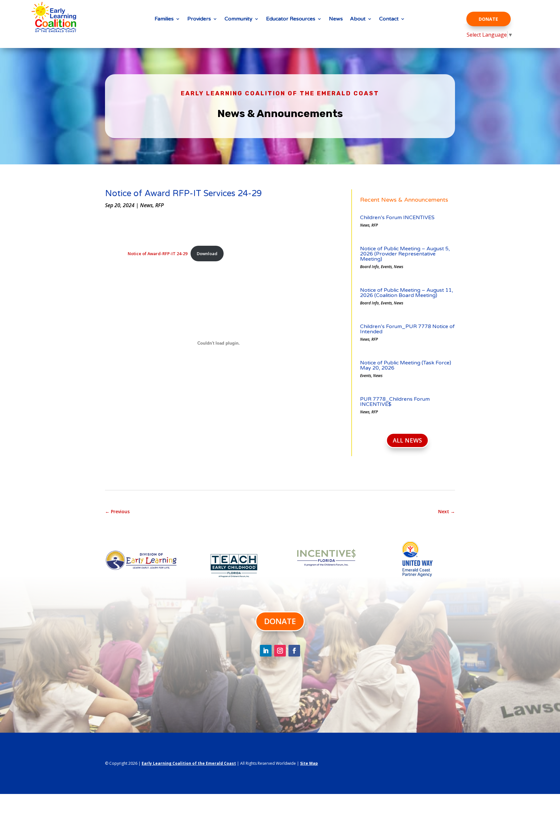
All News (407, 440)
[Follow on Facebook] (294, 650)
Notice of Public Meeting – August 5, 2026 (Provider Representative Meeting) (405, 253)
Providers (199, 19)
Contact (389, 19)
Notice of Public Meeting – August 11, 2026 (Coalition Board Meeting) (406, 293)
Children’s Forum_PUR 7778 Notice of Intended (407, 329)
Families (164, 19)
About (358, 19)
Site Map (309, 763)
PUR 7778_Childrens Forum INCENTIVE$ (395, 402)
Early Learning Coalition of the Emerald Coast (189, 763)
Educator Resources (290, 19)
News (336, 19)
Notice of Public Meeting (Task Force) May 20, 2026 (405, 365)
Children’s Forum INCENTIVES (397, 217)
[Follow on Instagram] (280, 650)
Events (386, 266)
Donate (488, 19)
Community (238, 19)
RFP (159, 205)
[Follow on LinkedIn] (266, 650)
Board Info (369, 266)
